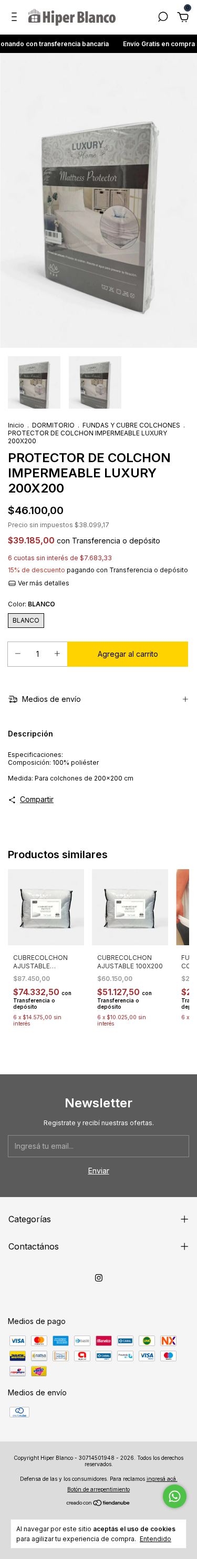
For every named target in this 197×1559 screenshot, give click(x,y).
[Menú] (16, 18)
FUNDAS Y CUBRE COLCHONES (131, 425)
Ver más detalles (42, 583)
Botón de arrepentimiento (98, 1489)
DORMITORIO (53, 425)
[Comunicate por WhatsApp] (174, 1496)
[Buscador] (163, 18)
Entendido (155, 1539)
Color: (31, 604)
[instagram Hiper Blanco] (99, 1278)
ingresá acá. (162, 1479)
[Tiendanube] (98, 1503)
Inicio (16, 425)
